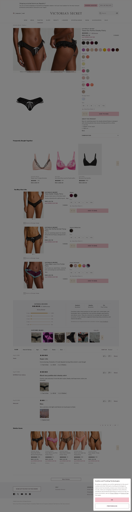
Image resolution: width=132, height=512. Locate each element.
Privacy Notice (114, 493)
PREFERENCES (112, 506)
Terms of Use (124, 493)
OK (112, 500)
